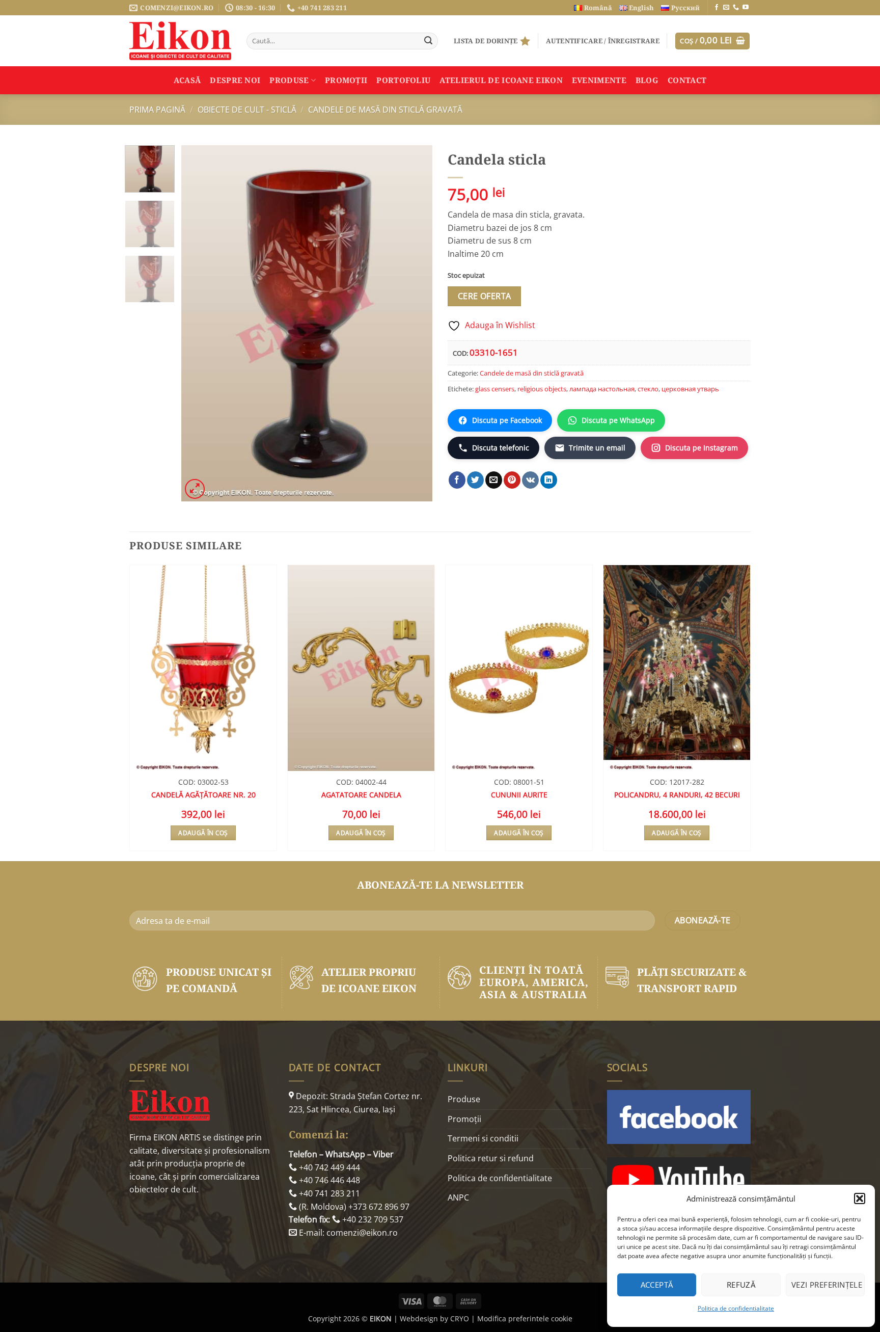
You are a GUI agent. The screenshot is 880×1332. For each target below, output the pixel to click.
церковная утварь (690, 388)
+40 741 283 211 (328, 1193)
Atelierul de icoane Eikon (501, 80)
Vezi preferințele (827, 1285)
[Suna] (736, 7)
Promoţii (346, 80)
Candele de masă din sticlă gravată (385, 109)
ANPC (458, 1197)
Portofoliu (403, 80)
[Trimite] (428, 41)
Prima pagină (157, 109)
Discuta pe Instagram (701, 447)
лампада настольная (602, 388)
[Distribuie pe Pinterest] (512, 480)
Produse (289, 80)
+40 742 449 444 (328, 1167)
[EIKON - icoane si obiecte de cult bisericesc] (180, 41)
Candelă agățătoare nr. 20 (203, 795)
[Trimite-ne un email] (726, 7)
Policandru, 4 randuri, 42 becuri (677, 795)
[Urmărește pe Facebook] (716, 7)
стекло (648, 388)
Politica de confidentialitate (736, 1308)
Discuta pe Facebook (507, 420)
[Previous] (199, 323)
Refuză (741, 1285)
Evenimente (599, 80)
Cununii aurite (519, 795)
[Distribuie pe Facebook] (457, 480)
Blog (647, 80)
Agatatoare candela (361, 795)
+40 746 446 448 (328, 1180)
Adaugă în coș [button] (203, 833)
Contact (687, 80)
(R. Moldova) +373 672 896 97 (353, 1206)
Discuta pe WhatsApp (618, 420)
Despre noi (235, 80)
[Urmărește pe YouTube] (746, 7)
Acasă (187, 80)
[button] (860, 1198)
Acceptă (657, 1285)
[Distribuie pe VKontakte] (530, 480)
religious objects (541, 388)
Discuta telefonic (500, 447)
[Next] (414, 323)
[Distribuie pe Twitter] (475, 480)
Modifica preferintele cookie (524, 1318)
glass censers (494, 388)
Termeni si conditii (483, 1138)
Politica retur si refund (491, 1158)
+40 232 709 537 (371, 1219)
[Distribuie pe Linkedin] (548, 480)
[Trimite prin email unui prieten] (493, 480)
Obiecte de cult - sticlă (247, 109)
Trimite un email (597, 447)
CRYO (459, 1318)
